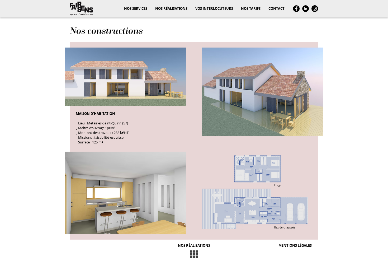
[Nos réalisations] (194, 254)
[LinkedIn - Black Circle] (305, 8)
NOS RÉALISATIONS (194, 245)
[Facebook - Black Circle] (296, 8)
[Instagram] (314, 8)
